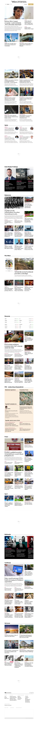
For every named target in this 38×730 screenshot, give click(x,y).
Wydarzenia (8, 195)
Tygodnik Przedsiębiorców (10, 417)
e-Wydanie (25, 4)
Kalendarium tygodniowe (10, 403)
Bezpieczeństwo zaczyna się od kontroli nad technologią (22, 183)
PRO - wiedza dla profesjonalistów (14, 400)
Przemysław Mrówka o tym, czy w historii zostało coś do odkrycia (10, 590)
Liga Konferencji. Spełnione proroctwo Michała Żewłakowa (19, 544)
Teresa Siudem (7, 421)
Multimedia (8, 574)
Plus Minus (8, 255)
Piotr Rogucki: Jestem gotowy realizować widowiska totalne (9, 703)
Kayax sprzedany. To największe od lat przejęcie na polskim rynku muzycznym (11, 691)
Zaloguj (31, 4)
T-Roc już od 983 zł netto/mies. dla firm (28, 543)
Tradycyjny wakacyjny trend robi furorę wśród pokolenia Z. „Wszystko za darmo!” (29, 704)
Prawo (6, 450)
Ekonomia (7, 316)
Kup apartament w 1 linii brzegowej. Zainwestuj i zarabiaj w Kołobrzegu (26, 691)
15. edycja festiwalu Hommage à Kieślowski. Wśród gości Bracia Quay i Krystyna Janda (26, 676)
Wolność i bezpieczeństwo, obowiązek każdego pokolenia (9, 184)
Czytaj (9, 270)
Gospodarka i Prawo (24, 403)
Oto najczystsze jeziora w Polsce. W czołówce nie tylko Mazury (11, 675)
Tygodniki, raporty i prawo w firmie (12, 433)
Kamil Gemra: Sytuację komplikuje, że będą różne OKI (22, 590)
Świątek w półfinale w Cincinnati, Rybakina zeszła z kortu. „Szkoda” (9, 544)
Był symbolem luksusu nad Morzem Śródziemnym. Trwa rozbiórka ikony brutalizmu (19, 705)
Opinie (6, 125)
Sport (6, 533)
